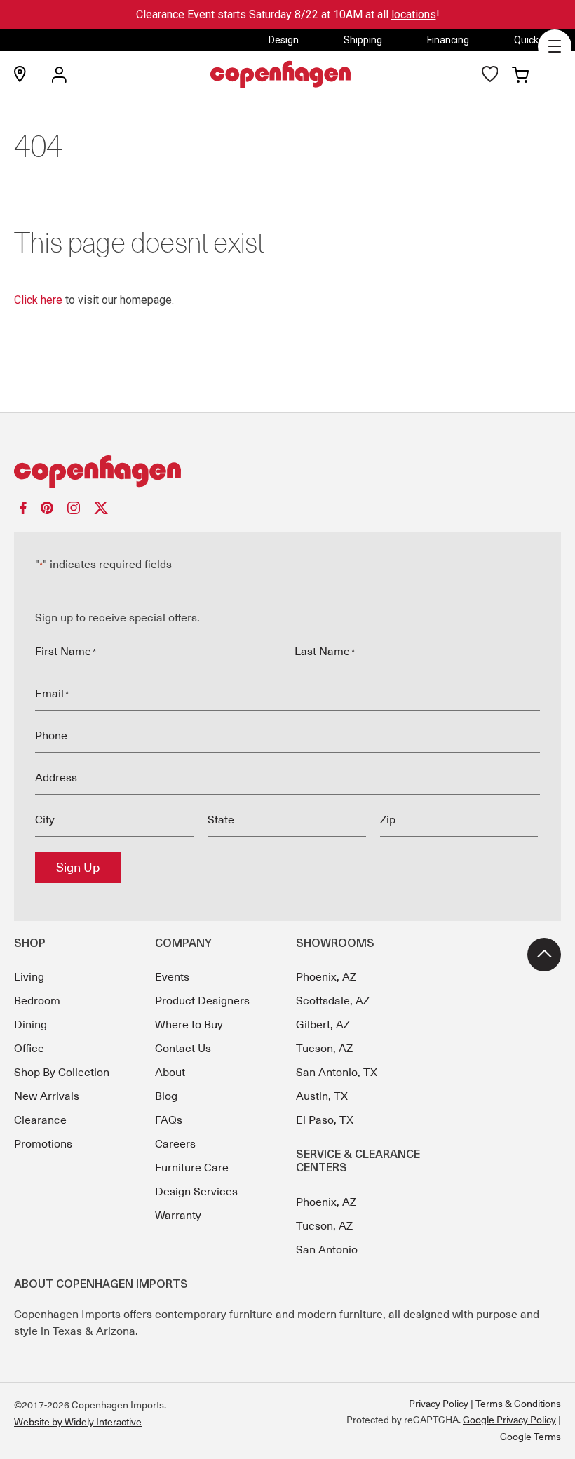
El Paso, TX (324, 1120)
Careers (175, 1144)
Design (284, 40)
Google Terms (530, 1436)
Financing (448, 40)
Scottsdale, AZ (333, 1001)
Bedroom (37, 1001)
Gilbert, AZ (323, 1024)
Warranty (178, 1215)
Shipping (363, 40)
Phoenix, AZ (326, 977)
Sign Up (78, 868)
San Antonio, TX (336, 1072)
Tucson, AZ (324, 1048)
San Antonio (327, 1250)
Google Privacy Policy (509, 1419)
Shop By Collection (61, 1072)
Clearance (40, 1120)
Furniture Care (192, 1168)
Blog (166, 1096)
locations (413, 14)
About (170, 1072)
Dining (30, 1024)
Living (29, 977)
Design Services (196, 1191)
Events (172, 977)
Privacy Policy (438, 1403)
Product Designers (202, 1001)
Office (29, 1048)
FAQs (168, 1120)
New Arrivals (46, 1096)
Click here (38, 300)
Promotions (43, 1144)
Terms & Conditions (518, 1403)
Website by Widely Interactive (78, 1421)
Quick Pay (535, 40)
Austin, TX (322, 1096)
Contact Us (183, 1048)
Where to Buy (189, 1024)
